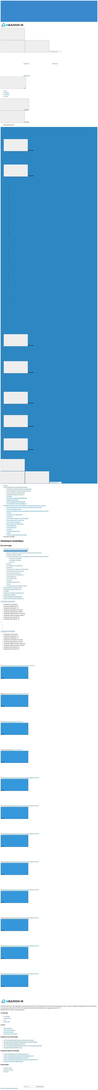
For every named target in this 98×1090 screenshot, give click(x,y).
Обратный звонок (13, 1)
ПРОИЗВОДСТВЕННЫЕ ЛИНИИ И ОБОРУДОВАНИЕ (19, 177)
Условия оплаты (11, 17)
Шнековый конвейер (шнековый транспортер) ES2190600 (18, 861)
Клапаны (9, 305)
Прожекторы (10, 318)
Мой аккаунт (27, 75)
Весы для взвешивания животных (18, 254)
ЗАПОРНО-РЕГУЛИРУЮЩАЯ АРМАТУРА (17, 298)
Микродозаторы (14, 265)
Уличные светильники (27, 316)
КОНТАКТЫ (6, 20)
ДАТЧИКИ (9, 287)
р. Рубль (6, 96)
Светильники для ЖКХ (25, 322)
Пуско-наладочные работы (13, 457)
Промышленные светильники (14, 316)
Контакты (9, 9)
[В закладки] (35, 662)
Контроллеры (10, 313)
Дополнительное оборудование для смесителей (22, 232)
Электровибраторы (12, 239)
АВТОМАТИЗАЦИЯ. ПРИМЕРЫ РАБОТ (16, 412)
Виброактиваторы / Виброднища (29, 238)
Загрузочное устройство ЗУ (11, 721)
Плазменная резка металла (14, 383)
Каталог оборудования (33, 163)
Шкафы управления (19, 313)
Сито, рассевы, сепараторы (14, 238)
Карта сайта (10, 11)
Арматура (9, 285)
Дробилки (9, 347)
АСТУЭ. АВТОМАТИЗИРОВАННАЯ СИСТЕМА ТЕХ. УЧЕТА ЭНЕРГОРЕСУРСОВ (26, 410)
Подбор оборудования (12, 453)
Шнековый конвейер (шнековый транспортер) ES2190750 (18, 889)
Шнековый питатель (9, 749)
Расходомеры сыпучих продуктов (37, 236)
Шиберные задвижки (15, 195)
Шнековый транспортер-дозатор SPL (13, 693)
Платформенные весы (15, 250)
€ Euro (5, 90)
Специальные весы (15, 256)
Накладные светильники (28, 324)
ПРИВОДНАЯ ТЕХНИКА (12, 307)
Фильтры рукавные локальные (17, 274)
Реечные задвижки (15, 194)
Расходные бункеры (15, 212)
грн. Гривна (6, 94)
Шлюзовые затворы (15, 199)
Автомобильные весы (15, 249)
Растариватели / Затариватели (15, 217)
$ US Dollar (6, 92)
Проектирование (11, 451)
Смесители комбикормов (16, 228)
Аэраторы (19, 239)
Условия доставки (11, 19)
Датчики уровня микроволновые (15, 293)
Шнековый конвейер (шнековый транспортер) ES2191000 (18, 945)
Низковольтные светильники (14, 324)
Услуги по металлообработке (14, 374)
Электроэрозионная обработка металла (17, 381)
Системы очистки (11, 356)
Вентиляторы (15, 285)
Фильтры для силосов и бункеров (18, 280)
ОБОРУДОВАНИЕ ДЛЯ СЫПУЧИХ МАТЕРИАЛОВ (19, 181)
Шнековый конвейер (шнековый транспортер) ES (16, 665)
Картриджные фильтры (16, 276)
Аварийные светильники (13, 322)
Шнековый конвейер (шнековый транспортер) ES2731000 (18, 973)
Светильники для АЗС (29, 327)
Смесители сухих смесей (16, 227)
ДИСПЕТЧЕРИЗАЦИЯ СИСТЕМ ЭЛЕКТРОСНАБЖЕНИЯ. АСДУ (22, 430)
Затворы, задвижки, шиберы (14, 190)
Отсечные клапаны (64, 283)
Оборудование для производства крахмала (18, 179)
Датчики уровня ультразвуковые (22, 294)
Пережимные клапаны (53, 283)
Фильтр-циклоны (14, 278)
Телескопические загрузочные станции (17, 534)
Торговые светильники (12, 329)
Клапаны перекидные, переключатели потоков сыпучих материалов (24, 183)
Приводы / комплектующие (27, 309)
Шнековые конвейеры (15, 206)
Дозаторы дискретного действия (18, 260)
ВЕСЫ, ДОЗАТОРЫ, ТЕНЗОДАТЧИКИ (16, 243)
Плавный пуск (38, 309)
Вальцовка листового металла (14, 387)
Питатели (12, 208)
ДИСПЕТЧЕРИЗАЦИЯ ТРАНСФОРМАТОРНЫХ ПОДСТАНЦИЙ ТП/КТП (24, 433)
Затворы (9, 300)
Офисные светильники (19, 318)
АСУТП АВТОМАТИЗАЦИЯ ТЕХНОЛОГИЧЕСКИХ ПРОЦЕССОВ (22, 404)
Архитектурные (11, 331)
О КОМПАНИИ (7, 4)
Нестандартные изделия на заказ (18, 188)
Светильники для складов (25, 329)
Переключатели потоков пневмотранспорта (18, 283)
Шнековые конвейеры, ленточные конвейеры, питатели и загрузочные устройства (27, 203)
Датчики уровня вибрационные (15, 289)
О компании (10, 6)
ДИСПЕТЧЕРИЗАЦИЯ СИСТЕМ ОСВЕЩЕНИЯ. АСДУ (19, 428)
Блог (5, 1020)
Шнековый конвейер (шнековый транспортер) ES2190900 (18, 917)
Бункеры (9, 210)
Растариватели (14, 221)
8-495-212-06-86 (5, 1)
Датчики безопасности (27, 296)
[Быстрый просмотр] (39, 678)
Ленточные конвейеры (15, 205)
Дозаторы (9, 258)
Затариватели (13, 219)
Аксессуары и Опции (20, 331)
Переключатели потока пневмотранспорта (17, 354)
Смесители (9, 223)
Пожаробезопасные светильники (15, 327)
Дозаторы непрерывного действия (19, 261)
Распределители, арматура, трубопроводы (17, 236)
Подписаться (40, 1086)
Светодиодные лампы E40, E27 (14, 325)
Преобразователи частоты (13, 309)
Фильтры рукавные (15, 272)
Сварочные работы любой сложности (16, 385)
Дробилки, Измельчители (28, 239)
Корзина (26, 109)
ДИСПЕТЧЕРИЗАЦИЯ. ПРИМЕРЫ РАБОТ (16, 435)
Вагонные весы (14, 247)
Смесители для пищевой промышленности (20, 230)
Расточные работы (11, 388)
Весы (8, 245)
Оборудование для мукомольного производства (41, 179)
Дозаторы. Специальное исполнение (19, 263)
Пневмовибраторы (42, 238)
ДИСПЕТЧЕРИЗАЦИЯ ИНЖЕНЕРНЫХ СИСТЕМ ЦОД (19, 431)
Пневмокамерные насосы (75, 283)
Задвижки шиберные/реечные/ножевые (17, 352)
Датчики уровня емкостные (14, 296)
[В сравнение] (12, 662)
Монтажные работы (12, 455)
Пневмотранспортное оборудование (38, 283)
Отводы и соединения (88, 283)
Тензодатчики (19, 267)
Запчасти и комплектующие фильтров (19, 282)
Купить (3, 678)
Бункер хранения (14, 214)
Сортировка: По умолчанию (7, 601)
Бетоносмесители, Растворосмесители (19, 225)
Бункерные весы (14, 252)
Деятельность (10, 8)
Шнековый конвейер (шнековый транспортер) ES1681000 (18, 805)
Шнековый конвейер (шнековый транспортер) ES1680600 (18, 777)
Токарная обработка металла (14, 377)
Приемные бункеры (15, 216)
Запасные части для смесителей (18, 234)
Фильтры (9, 271)
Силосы (37, 239)
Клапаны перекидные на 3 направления (20, 186)
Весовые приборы (11, 267)
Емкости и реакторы (12, 358)
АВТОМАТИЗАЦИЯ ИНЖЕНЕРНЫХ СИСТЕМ (17, 408)
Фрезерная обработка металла (15, 379)
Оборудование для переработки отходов (64, 179)
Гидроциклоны (10, 349)
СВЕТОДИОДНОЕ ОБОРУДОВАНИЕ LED (16, 314)
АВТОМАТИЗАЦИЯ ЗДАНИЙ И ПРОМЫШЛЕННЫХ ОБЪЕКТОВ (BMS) (23, 406)
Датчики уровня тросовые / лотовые (23, 291)
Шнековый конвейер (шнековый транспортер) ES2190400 (18, 833)
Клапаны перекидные (12, 351)
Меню (28, 138)
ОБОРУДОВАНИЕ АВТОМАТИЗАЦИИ (16, 311)
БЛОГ (5, 13)
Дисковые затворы (15, 197)
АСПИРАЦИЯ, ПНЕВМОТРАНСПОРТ (15, 269)
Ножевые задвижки (15, 192)
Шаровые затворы (14, 201)
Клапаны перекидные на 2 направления (20, 185)
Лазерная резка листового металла (16, 376)
